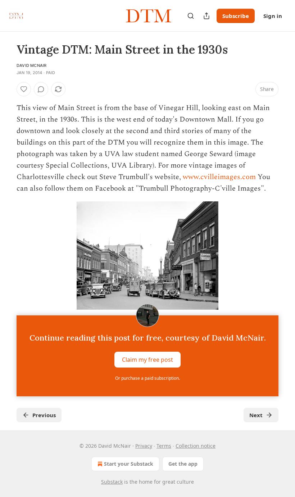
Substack (112, 481)
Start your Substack (128, 463)
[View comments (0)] (41, 89)
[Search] (190, 16)
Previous (44, 415)
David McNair (31, 65)
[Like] (24, 89)
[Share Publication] (206, 16)
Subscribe (235, 15)
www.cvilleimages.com (219, 177)
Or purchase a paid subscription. (147, 378)
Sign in (272, 15)
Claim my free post (147, 360)
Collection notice (195, 445)
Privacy (143, 445)
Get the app (183, 463)
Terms (163, 445)
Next (256, 415)
